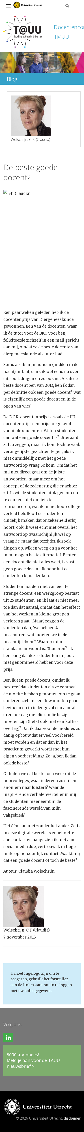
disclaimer (72, 1118)
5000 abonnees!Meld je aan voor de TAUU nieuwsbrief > (33, 1060)
